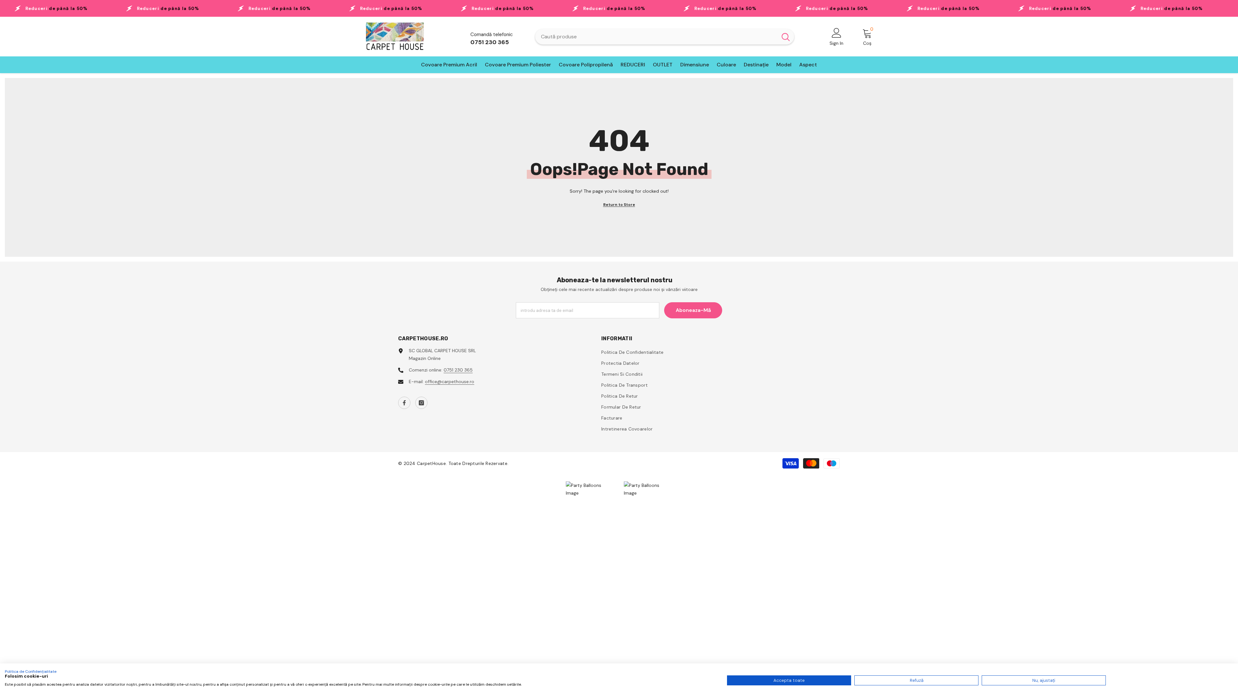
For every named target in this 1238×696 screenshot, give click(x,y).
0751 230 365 (458, 370)
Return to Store (619, 204)
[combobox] (656, 36)
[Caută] (664, 36)
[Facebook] (404, 403)
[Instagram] (421, 403)
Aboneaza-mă (693, 310)
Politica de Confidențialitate (30, 671)
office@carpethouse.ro (449, 381)
